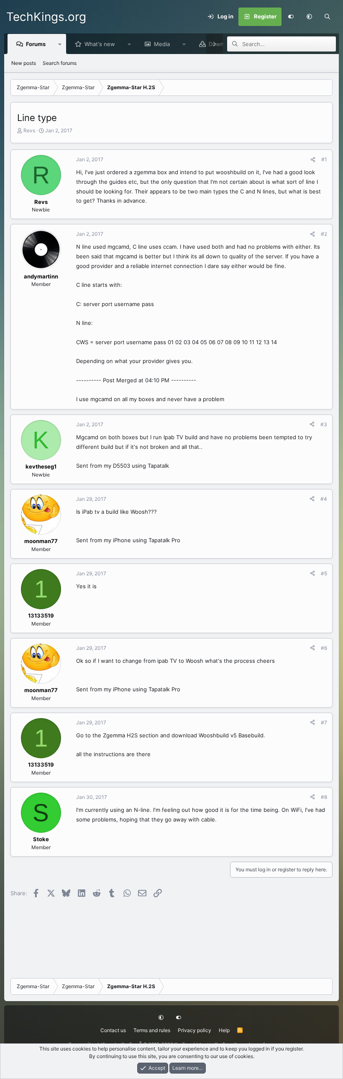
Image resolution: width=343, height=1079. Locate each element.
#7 (324, 722)
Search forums (60, 63)
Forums (36, 44)
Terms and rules (151, 1030)
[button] (309, 17)
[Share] (312, 160)
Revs (29, 130)
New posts (23, 63)
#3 (323, 424)
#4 (323, 499)
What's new (99, 44)
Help (224, 1030)
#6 (324, 648)
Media (162, 44)
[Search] (327, 17)
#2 (324, 234)
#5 (324, 573)
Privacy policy (194, 1030)
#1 (324, 159)
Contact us (113, 1030)
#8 (324, 797)
